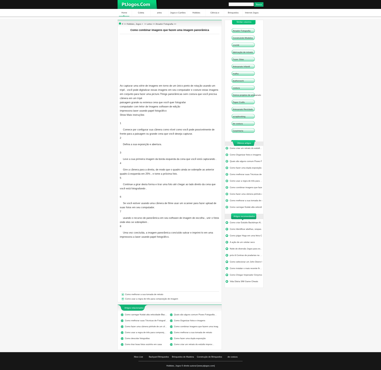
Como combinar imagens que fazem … (246, 187)
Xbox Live (138, 357)
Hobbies (196, 12)
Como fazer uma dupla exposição (190, 338)
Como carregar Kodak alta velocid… (246, 207)
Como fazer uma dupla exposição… (246, 168)
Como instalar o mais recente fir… (246, 268)
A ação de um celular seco (242, 242)
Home (124, 12)
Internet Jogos (252, 12)
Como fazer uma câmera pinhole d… (246, 194)
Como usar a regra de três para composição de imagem (152, 299)
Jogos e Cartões (178, 12)
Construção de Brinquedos (209, 357)
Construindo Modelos (243, 38)
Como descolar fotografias (137, 338)
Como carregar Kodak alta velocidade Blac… (146, 314)
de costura (238, 123)
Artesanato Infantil (241, 66)
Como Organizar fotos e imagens (246, 154)
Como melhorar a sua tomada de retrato (144, 294)
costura (236, 88)
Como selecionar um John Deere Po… (246, 262)
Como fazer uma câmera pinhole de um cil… (146, 326)
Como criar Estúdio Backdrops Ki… (246, 222)
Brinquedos (233, 12)
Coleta (141, 12)
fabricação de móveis (243, 52)
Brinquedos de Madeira (183, 357)
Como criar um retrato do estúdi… (246, 148)
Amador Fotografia (241, 31)
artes (159, 12)
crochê (236, 45)
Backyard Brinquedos (159, 357)
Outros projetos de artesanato (247, 95)
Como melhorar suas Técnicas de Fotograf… (146, 320)
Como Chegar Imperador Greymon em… (246, 275)
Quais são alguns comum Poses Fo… (246, 161)
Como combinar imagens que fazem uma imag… (196, 326)
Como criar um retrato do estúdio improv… (194, 344)
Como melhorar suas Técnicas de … (246, 174)
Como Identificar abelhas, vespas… (246, 229)
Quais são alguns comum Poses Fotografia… (195, 314)
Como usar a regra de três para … (246, 181)
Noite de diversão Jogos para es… (246, 248)
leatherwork (238, 81)
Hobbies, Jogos (134, 24)
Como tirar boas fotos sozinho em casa (143, 344)
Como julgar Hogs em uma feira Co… (246, 235)
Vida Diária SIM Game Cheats (244, 281)
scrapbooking (239, 116)
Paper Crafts (239, 102)
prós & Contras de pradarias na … (246, 255)
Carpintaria (238, 131)
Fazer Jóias (238, 59)
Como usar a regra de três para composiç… (145, 332)
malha (236, 73)
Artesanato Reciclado (243, 109)
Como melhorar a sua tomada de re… (246, 200)
